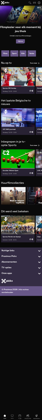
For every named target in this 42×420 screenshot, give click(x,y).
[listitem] (13, 196)
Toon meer (33, 63)
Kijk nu (20, 41)
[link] (18, 80)
